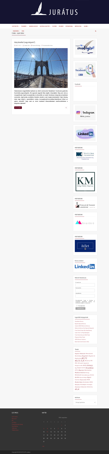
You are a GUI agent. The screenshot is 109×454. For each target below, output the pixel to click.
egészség (78, 358)
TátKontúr (14, 428)
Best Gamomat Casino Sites (82, 341)
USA (91, 382)
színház (77, 379)
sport (89, 377)
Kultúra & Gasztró (45, 26)
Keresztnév (78, 288)
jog (76, 367)
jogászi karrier (81, 367)
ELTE (85, 358)
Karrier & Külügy (33, 26)
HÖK (85, 365)
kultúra (78, 372)
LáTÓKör (14, 422)
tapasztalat (83, 379)
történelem (86, 382)
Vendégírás (16, 31)
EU (92, 360)
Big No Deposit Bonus (80, 323)
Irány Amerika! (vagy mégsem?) (24, 42)
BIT (12, 420)
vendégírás (83, 384)
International (69, 26)
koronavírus (88, 370)
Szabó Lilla (27, 45)
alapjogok (83, 353)
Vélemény (61, 26)
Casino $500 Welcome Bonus (82, 326)
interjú (90, 365)
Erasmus (88, 360)
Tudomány (23, 26)
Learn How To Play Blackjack (82, 332)
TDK (89, 379)
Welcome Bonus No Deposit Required (84, 328)
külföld (83, 372)
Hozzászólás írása (48, 45)
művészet (78, 375)
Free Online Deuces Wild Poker (82, 335)
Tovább (19, 107)
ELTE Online (15, 416)
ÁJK (77, 389)
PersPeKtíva (15, 426)
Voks (23, 31)
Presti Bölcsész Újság (17, 424)
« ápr (43, 446)
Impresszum (78, 26)
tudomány (79, 382)
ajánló (77, 353)
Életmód (54, 26)
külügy (87, 372)
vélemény (90, 387)
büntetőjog (78, 356)
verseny (78, 387)
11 (47, 431)
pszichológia (84, 377)
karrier (81, 370)
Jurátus (90, 368)
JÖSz (76, 370)
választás (83, 387)
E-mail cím (78, 282)
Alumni (85, 26)
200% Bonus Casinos (80, 339)
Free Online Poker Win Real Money (83, 330)
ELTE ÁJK (80, 361)
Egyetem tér (92, 356)
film (76, 363)
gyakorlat (86, 363)
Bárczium (14, 418)
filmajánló (81, 363)
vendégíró (90, 384)
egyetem (85, 356)
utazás (78, 384)
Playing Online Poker (80, 337)
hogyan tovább (79, 365)
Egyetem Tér (15, 26)
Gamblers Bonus (79, 321)
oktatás (92, 375)
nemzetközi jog (85, 375)
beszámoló (90, 353)
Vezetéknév (78, 293)
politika (78, 377)
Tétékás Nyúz (15, 430)
